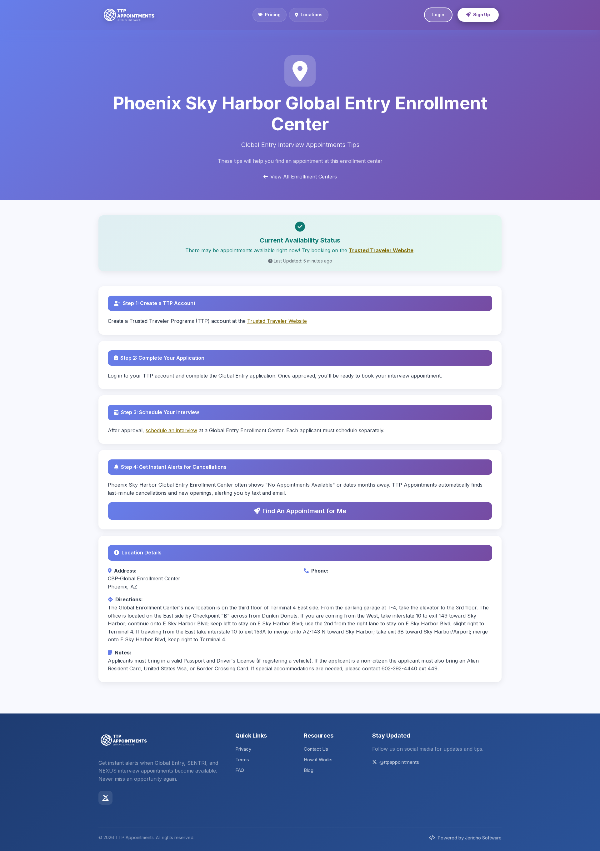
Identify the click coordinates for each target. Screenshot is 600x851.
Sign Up (481, 14)
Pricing (273, 14)
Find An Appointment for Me (304, 511)
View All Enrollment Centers (303, 176)
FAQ (239, 770)
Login (438, 14)
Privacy (243, 749)
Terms (242, 760)
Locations (311, 14)
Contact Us (316, 749)
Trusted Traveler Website (381, 250)
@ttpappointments (399, 762)
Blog (308, 770)
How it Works (318, 760)
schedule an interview (171, 430)
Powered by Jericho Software (470, 838)
